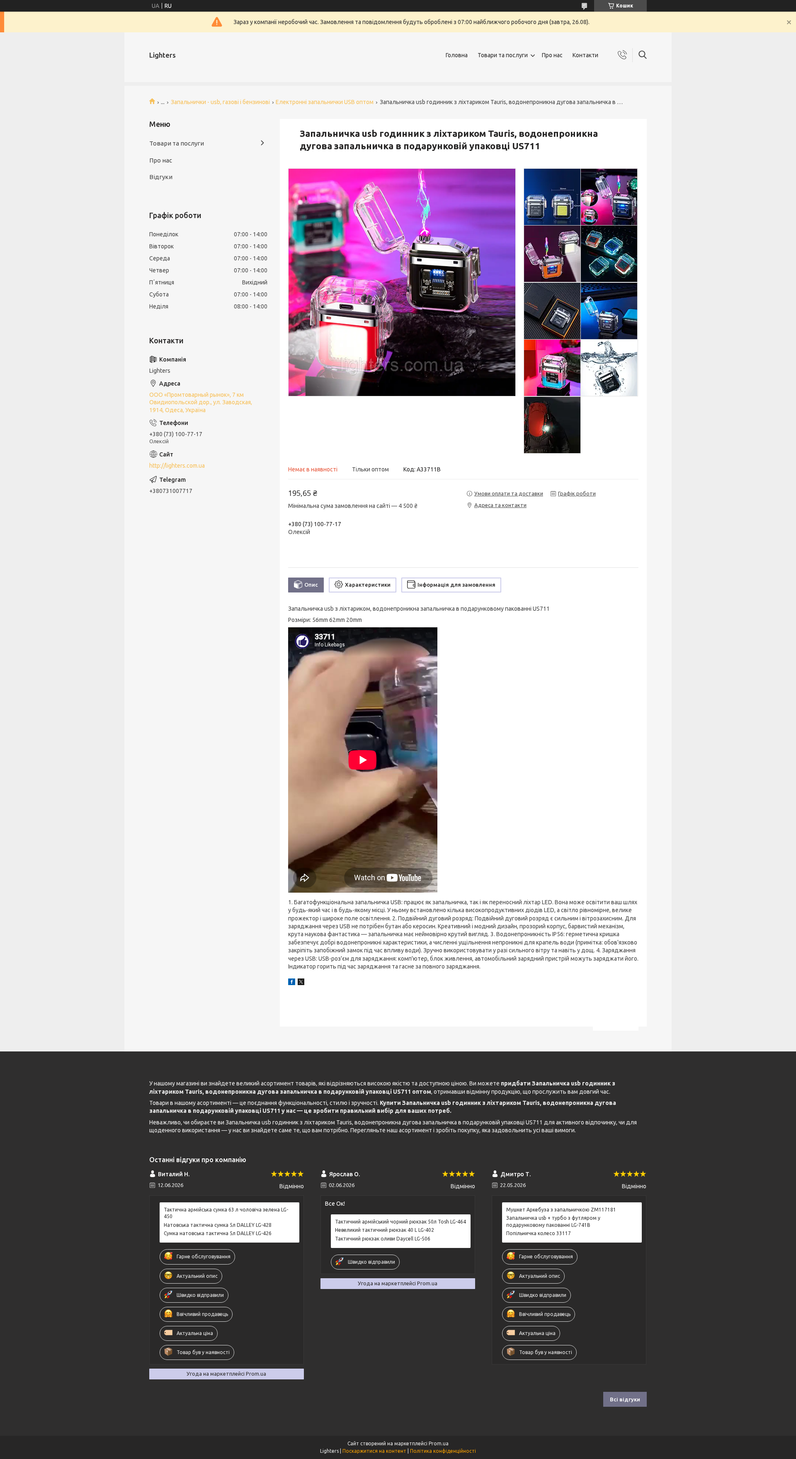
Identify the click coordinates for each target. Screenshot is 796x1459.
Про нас (552, 55)
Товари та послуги (503, 55)
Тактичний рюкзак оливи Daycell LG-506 (382, 1238)
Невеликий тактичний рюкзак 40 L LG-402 (384, 1230)
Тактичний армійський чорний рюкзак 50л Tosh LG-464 (400, 1221)
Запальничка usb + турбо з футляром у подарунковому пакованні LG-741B (553, 1221)
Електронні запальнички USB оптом (325, 102)
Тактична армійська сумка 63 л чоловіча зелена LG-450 (226, 1213)
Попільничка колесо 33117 (538, 1233)
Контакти (585, 55)
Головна (457, 55)
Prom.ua (439, 1443)
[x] (301, 983)
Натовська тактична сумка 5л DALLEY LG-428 (218, 1225)
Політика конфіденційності (443, 1451)
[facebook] (291, 983)
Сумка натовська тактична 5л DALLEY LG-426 (218, 1233)
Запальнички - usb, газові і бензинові (220, 102)
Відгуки (160, 176)
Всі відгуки (625, 1399)
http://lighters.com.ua (177, 465)
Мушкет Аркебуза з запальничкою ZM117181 (561, 1209)
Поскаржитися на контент (374, 1451)
